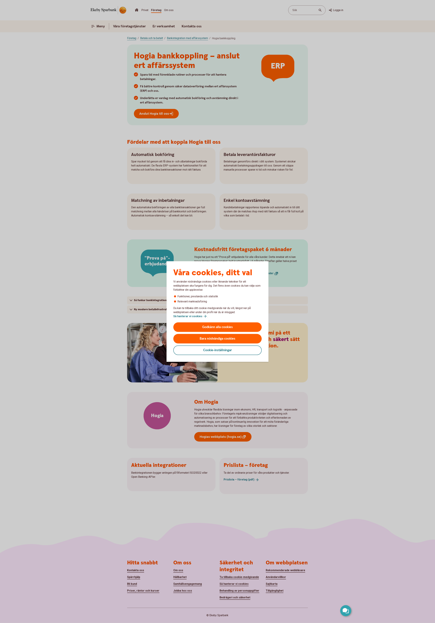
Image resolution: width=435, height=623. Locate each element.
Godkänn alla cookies (217, 327)
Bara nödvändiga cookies (217, 339)
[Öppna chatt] (345, 610)
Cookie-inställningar (217, 350)
